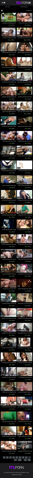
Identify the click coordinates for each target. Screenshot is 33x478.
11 (25, 460)
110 (20, 460)
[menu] (16, 467)
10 (29, 460)
